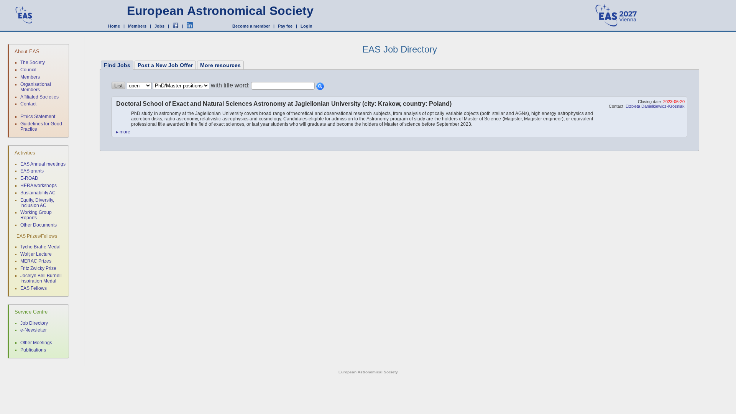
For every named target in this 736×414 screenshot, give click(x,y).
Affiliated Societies (39, 97)
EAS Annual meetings (43, 164)
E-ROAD (29, 178)
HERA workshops (38, 185)
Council (28, 69)
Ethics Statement (37, 116)
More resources (220, 65)
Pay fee (285, 26)
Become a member (251, 26)
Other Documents (38, 225)
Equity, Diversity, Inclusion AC (37, 202)
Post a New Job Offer (165, 65)
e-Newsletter (33, 330)
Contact (28, 104)
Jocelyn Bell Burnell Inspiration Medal (41, 278)
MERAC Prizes (35, 261)
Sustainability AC (38, 193)
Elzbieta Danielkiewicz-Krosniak (655, 106)
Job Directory (34, 323)
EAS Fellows (33, 288)
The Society (32, 62)
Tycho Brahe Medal (40, 247)
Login (306, 26)
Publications (33, 350)
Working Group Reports (36, 215)
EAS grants (32, 171)
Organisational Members (35, 87)
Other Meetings (36, 342)
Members (137, 26)
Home (114, 26)
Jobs (159, 26)
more (123, 132)
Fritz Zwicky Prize (38, 268)
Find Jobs (117, 65)
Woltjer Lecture (36, 254)
